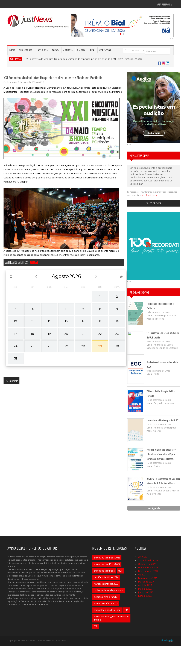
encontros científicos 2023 (107, 557)
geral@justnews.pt (149, 195)
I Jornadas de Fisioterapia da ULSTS (163, 420)
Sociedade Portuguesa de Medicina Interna (111, 618)
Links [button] (91, 50)
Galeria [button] (81, 50)
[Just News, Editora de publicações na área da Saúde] (38, 22)
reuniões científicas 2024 (106, 577)
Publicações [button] (25, 50)
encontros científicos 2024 (107, 564)
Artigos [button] (67, 50)
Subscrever (153, 203)
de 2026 (142, 556)
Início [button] (12, 50)
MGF (120, 570)
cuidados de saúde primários (108, 590)
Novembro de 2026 (148, 567)
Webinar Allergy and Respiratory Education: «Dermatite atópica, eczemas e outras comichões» (161, 454)
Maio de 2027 (145, 588)
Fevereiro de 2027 (147, 578)
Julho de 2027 (145, 595)
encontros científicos (104, 570)
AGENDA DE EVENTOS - (21, 262)
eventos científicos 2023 (106, 603)
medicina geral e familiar (106, 596)
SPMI (126, 610)
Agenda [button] (56, 50)
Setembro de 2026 (148, 560)
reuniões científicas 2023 (106, 583)
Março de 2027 (146, 581)
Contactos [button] (105, 50)
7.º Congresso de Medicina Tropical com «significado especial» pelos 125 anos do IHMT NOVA (74, 58)
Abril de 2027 (145, 585)
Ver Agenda (154, 508)
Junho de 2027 (145, 592)
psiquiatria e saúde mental (107, 610)
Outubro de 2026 (147, 564)
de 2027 (142, 574)
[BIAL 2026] (99, 25)
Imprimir (13, 380)
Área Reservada (164, 4)
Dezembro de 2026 (148, 571)
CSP (95, 626)
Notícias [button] (42, 50)
